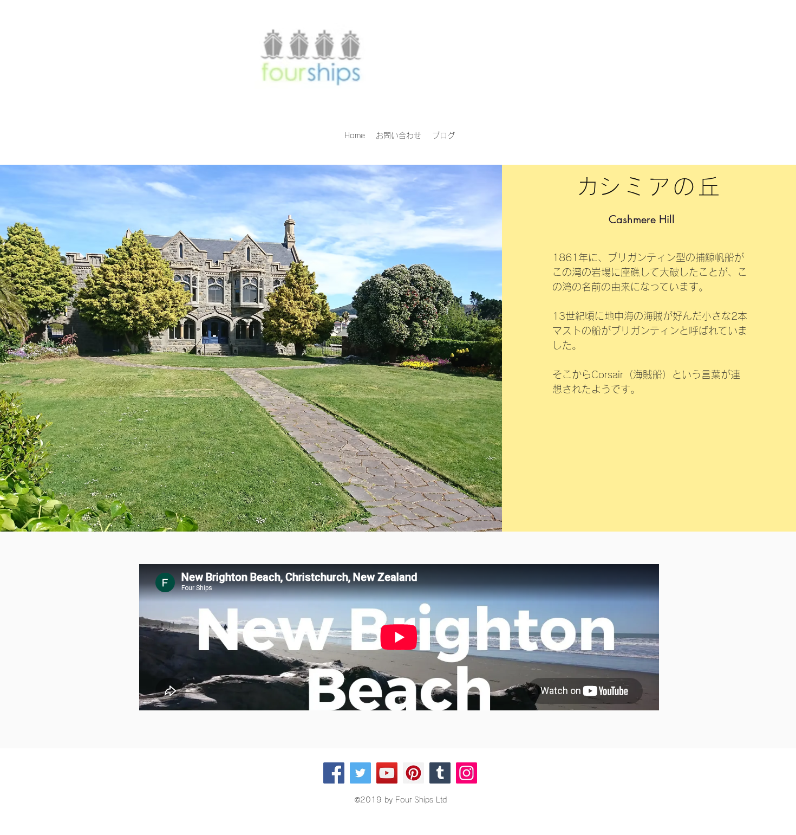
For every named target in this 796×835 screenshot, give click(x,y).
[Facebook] (333, 773)
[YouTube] (386, 773)
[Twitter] (360, 773)
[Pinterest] (413, 773)
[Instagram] (466, 773)
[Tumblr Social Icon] (440, 773)
